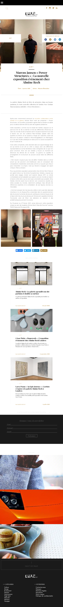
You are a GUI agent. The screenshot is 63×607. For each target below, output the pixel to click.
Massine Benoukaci (43, 88)
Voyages (7, 601)
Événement (7, 591)
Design (6, 589)
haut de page (31, 566)
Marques (38, 589)
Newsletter (39, 592)
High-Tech (7, 596)
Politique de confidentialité (44, 596)
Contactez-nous (41, 587)
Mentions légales (41, 591)
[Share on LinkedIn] (59, 39)
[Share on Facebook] (45, 39)
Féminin (6, 592)
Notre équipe (40, 594)
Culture (6, 587)
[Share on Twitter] (55, 39)
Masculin (7, 598)
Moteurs (7, 599)
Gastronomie (8, 594)
